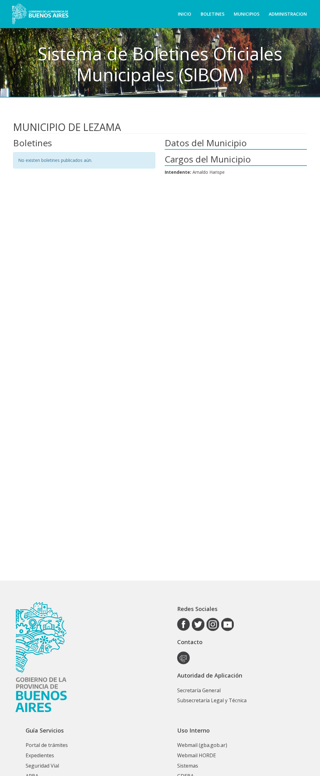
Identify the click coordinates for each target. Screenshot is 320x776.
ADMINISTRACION (288, 14)
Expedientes (40, 755)
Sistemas (187, 765)
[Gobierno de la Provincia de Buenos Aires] (40, 14)
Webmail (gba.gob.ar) (202, 745)
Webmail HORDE (196, 755)
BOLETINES (212, 14)
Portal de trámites (47, 745)
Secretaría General (199, 690)
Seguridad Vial (42, 765)
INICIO (184, 14)
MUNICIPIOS (246, 14)
